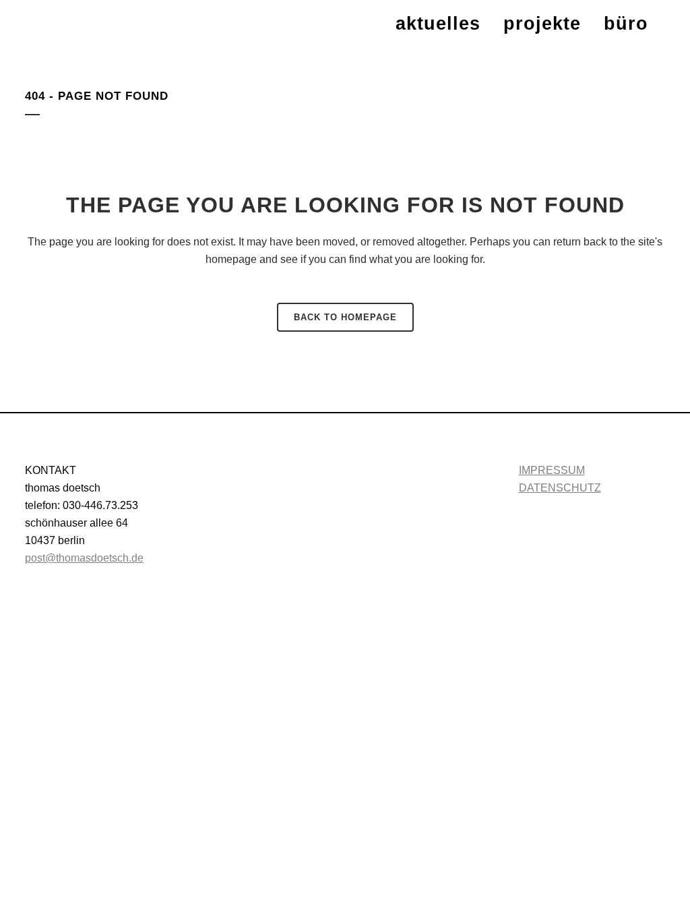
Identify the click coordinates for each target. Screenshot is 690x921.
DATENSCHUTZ (560, 488)
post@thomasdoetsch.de (84, 558)
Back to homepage (345, 317)
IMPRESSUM (552, 470)
